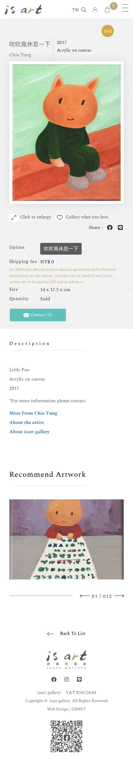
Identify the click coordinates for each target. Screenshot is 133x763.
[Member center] (95, 10)
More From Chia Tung (33, 413)
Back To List (72, 633)
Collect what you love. (87, 217)
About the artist (26, 422)
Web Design (58, 709)
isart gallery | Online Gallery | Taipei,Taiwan (23, 9)
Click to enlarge (35, 217)
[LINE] (79, 679)
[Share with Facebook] (108, 228)
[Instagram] (66, 679)
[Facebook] (54, 679)
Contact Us (40, 315)
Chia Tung (20, 54)
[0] (107, 10)
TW (75, 10)
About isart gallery (29, 431)
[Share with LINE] (119, 228)
